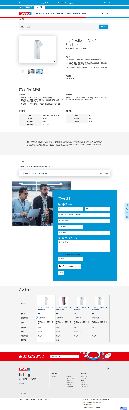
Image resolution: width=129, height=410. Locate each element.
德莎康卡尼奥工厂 (71, 382)
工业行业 (39, 7)
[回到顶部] (109, 368)
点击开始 (71, 266)
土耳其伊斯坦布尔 (85, 386)
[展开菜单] (16, 13)
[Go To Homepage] (20, 7)
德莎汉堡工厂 (70, 384)
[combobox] (84, 233)
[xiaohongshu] (24, 394)
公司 (87, 208)
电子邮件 (63, 220)
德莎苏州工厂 (70, 376)
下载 (28, 26)
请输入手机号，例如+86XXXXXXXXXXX (71, 214)
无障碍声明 (33, 399)
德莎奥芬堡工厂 (70, 380)
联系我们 (103, 26)
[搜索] (103, 13)
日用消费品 (28, 7)
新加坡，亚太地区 (85, 380)
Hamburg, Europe (85, 376)
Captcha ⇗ (77, 268)
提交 (61, 272)
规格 (22, 26)
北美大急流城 (84, 382)
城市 (62, 226)
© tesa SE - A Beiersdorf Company (91, 399)
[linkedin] (20, 394)
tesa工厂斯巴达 (70, 378)
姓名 (60, 208)
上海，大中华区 (85, 378)
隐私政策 (73, 254)
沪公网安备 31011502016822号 (93, 402)
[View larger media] (54, 61)
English (71, 3)
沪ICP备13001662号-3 (105, 399)
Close (106, 3)
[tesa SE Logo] (25, 13)
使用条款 (40, 399)
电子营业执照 (89, 404)
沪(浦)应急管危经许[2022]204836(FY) (92, 407)
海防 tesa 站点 (70, 386)
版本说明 (21, 399)
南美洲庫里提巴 (85, 384)
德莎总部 (54, 376)
